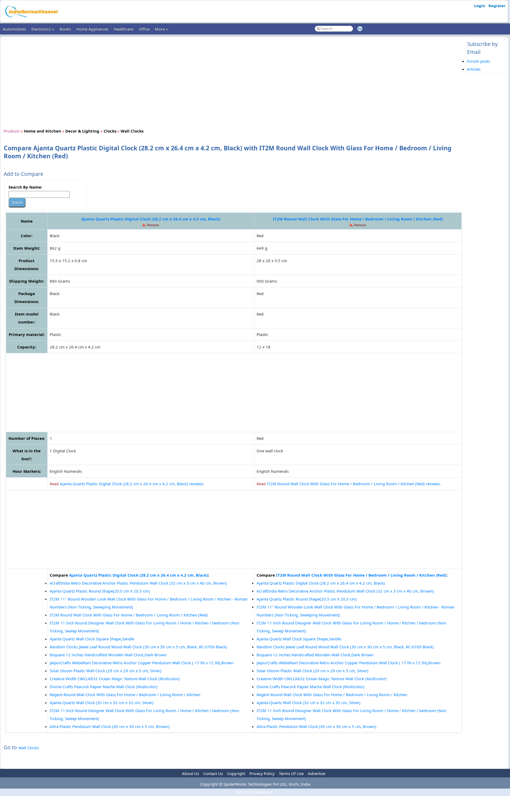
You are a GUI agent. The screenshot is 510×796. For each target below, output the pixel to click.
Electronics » (42, 29)
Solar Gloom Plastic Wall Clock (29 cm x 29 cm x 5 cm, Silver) (106, 670)
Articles (474, 69)
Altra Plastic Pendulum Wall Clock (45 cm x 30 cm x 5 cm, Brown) (109, 726)
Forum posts (478, 61)
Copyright (236, 773)
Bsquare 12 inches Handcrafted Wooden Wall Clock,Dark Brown (108, 654)
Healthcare (123, 29)
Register (496, 5)
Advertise (316, 773)
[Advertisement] (233, 82)
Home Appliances (92, 29)
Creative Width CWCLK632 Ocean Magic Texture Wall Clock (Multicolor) (115, 678)
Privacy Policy (262, 773)
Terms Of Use (291, 773)
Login (479, 5)
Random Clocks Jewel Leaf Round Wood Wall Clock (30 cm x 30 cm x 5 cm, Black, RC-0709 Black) (138, 646)
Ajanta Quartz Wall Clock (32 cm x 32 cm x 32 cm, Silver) (102, 702)
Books (65, 29)
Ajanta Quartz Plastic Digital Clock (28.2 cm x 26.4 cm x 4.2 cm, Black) (150, 219)
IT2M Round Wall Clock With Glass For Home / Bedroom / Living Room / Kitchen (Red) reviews (353, 483)
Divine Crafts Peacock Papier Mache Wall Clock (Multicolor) (104, 686)
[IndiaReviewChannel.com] (31, 19)
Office (144, 29)
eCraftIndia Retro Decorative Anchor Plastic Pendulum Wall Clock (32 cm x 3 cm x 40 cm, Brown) (138, 583)
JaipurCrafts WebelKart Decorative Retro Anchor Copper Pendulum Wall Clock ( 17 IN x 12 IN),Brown (141, 662)
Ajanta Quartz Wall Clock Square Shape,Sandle (92, 638)
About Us (190, 773)
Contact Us (213, 773)
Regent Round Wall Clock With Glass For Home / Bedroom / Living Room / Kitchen (125, 694)
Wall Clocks (28, 747)
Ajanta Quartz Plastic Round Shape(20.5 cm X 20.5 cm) (100, 591)
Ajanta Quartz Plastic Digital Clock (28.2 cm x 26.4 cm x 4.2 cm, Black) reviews (131, 483)
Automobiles (14, 29)
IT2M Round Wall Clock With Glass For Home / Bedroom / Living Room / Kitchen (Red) (358, 219)
